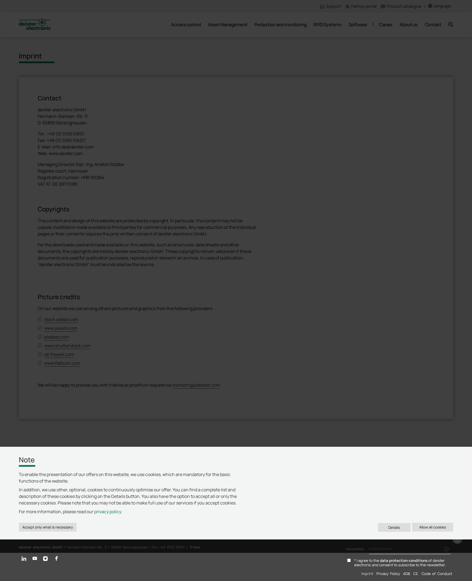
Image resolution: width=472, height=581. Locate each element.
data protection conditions (403, 560)
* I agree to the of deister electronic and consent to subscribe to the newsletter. (400, 563)
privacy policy (107, 512)
